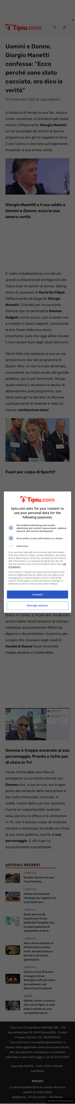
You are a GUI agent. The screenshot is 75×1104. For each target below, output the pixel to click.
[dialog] (37, 552)
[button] (37, 546)
